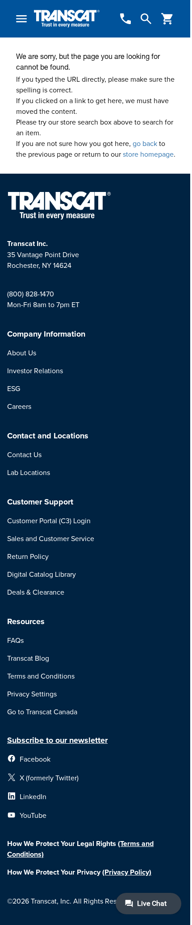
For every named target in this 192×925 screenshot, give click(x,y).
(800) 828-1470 (30, 294)
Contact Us (24, 454)
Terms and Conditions (41, 676)
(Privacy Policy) (126, 872)
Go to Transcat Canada (42, 712)
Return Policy (28, 556)
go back (145, 143)
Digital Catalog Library (41, 574)
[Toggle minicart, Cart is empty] (167, 19)
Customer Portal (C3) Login (49, 520)
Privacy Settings (32, 694)
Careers (19, 406)
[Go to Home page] (67, 19)
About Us (21, 353)
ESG (13, 388)
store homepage (148, 154)
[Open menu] (21, 19)
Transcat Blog (28, 658)
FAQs (15, 640)
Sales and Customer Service (50, 538)
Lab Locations (28, 472)
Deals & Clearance (35, 592)
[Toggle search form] (146, 19)
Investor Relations (35, 370)
